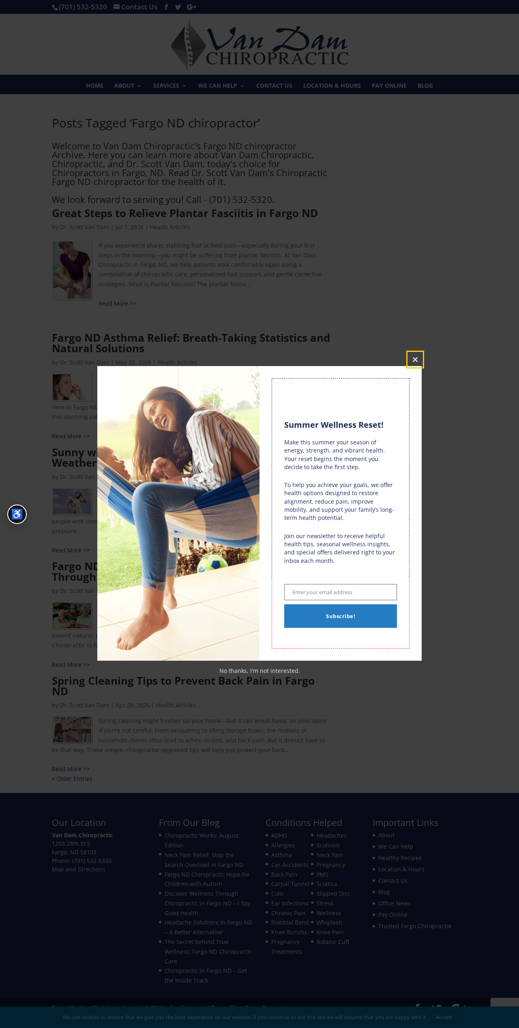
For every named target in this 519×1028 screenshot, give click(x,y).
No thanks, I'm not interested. (259, 671)
